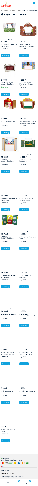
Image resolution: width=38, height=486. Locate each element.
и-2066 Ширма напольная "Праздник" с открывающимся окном (27, 316)
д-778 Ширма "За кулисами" (25, 276)
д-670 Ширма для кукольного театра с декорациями (26, 46)
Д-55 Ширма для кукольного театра (26, 84)
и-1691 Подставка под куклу (8, 430)
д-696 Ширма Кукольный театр (27, 238)
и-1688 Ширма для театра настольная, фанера (8, 354)
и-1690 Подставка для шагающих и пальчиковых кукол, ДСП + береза (27, 393)
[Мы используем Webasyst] (3, 466)
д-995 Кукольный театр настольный (9, 45)
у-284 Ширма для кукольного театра (7, 84)
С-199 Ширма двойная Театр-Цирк (8, 276)
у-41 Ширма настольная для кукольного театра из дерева (27, 123)
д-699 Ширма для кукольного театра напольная (7, 161)
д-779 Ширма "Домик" (8, 314)
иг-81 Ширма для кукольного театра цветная (7, 393)
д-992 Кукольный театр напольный (9, 199)
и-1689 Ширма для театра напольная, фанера (26, 354)
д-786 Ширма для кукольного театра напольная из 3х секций (9, 238)
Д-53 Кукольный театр (9, 121)
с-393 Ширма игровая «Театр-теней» (26, 199)
